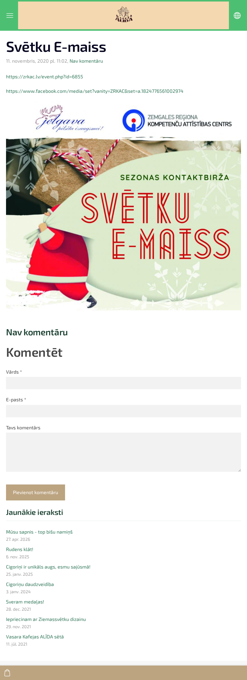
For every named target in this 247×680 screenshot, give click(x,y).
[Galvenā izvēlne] (10, 15)
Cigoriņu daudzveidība (30, 584)
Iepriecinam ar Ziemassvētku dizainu (46, 619)
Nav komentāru (86, 61)
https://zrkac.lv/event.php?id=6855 (44, 76)
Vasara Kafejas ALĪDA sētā (35, 636)
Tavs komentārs (23, 427)
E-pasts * (16, 399)
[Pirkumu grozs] (7, 673)
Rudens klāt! (19, 549)
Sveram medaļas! (25, 601)
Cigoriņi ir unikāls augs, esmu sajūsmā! (48, 566)
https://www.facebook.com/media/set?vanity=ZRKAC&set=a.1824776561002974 (94, 91)
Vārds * (14, 371)
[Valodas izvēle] (237, 15)
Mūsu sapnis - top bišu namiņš (39, 531)
